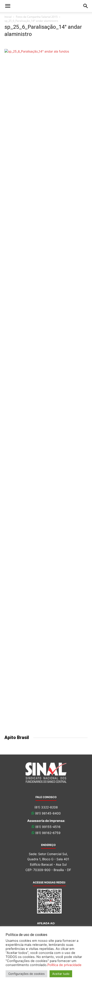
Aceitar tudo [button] (60, 973)
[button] (7, 6)
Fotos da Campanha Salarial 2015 (37, 17)
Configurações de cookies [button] (26, 973)
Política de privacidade (64, 965)
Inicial (8, 17)
